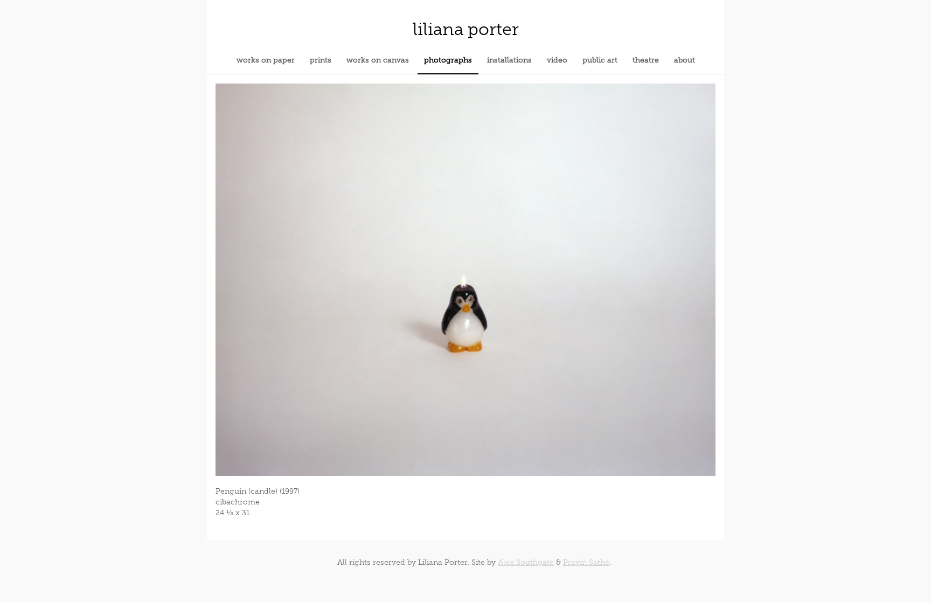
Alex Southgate (526, 562)
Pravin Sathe (586, 562)
